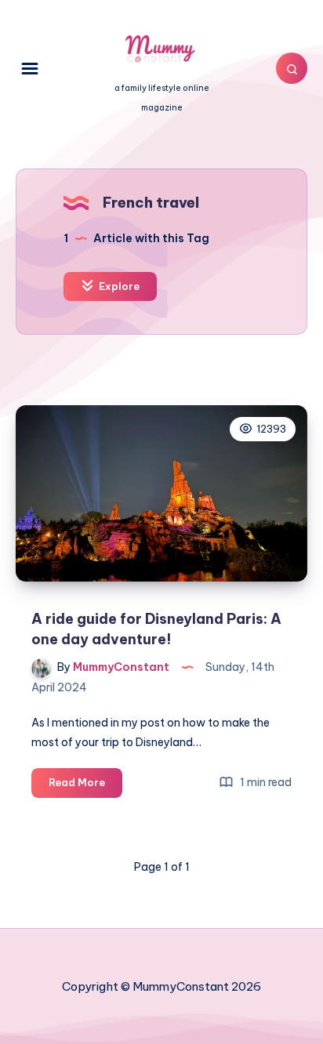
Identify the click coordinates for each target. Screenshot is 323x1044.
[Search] (291, 68)
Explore (118, 286)
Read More (85, 786)
